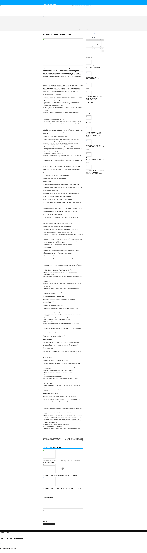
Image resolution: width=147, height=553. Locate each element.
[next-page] (45, 492)
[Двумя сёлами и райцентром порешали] (73, 535)
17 (86, 48)
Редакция (94, 29)
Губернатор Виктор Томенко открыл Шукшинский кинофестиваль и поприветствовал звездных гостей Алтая (94, 99)
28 (97, 50)
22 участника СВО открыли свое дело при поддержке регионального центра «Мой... (95, 172)
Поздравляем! (80, 29)
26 (92, 50)
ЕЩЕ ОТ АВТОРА (57, 447)
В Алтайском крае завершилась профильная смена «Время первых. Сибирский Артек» (95, 134)
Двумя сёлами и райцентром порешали (11, 538)
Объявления (67, 29)
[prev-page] (43, 492)
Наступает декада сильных (8, 548)
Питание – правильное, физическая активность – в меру (60, 475)
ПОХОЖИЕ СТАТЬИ (47, 447)
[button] (102, 17)
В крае (60, 29)
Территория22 (60, 530)
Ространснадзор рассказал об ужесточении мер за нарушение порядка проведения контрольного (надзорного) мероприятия (52, 439)
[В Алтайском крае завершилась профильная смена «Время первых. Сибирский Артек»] (95, 129)
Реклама (73, 29)
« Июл (94, 54)
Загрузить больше (94, 108)
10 (86, 46)
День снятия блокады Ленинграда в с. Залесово (93, 66)
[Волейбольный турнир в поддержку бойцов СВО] (95, 74)
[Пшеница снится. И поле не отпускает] (95, 117)
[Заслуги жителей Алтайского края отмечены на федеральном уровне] (95, 142)
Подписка (88, 29)
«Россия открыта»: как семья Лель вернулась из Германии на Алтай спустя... (95, 159)
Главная (46, 29)
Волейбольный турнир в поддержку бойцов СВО (92, 77)
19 (92, 48)
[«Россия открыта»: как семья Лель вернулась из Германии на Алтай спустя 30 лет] (63, 454)
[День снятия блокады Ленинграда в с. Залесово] (95, 62)
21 (97, 48)
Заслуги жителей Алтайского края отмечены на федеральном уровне (95, 146)
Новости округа (53, 29)
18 (89, 48)
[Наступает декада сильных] (73, 545)
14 (97, 46)
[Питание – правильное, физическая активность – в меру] (63, 468)
